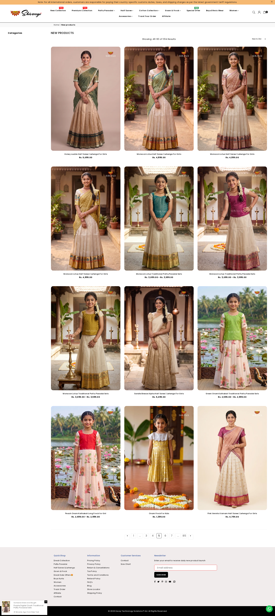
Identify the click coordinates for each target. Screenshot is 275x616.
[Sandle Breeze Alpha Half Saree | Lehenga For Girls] (159, 338)
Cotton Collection (148, 10)
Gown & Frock (172, 10)
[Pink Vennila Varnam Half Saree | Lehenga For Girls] (232, 458)
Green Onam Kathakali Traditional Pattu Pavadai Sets (232, 393)
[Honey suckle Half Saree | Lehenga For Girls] (85, 99)
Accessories (125, 16)
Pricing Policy (93, 560)
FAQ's (90, 582)
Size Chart (126, 564)
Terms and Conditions (98, 575)
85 (184, 535)
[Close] (45, 601)
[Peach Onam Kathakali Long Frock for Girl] (85, 458)
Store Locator (93, 589)
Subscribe (161, 575)
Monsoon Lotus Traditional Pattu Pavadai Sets (159, 274)
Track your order (147, 16)
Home (56, 25)
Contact (57, 596)
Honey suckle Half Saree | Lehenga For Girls (85, 154)
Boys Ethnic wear (215, 10)
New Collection (58, 10)
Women (233, 10)
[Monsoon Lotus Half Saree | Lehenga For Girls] (159, 99)
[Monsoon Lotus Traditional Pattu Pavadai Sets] (159, 218)
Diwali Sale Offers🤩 (63, 575)
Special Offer (193, 10)
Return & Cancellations (98, 567)
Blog (89, 585)
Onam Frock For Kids (159, 513)
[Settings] (259, 13)
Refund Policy (93, 578)
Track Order (59, 589)
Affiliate (166, 16)
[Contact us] (269, 608)
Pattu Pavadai (105, 10)
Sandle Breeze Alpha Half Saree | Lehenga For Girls (159, 393)
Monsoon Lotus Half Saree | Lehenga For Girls (159, 154)
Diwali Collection (62, 560)
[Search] (254, 13)
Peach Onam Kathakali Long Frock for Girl (85, 513)
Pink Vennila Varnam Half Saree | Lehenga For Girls (232, 513)
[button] (264, 13)
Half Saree (126, 10)
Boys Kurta (59, 578)
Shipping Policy (94, 593)
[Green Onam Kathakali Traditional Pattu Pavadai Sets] (232, 338)
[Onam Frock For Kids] (159, 458)
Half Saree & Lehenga (64, 567)
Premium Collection (82, 10)
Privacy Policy (93, 564)
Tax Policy (92, 571)
